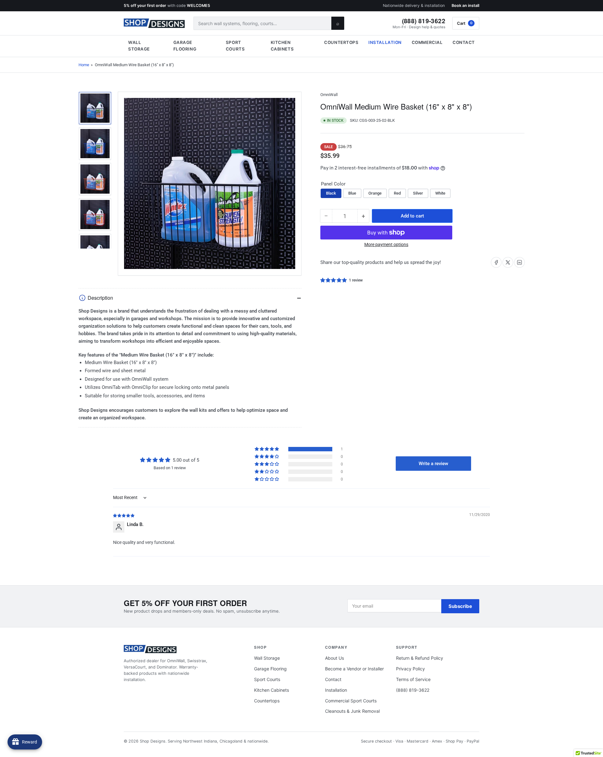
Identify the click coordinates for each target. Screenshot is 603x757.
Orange (375, 193)
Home (84, 64)
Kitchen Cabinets (282, 45)
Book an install (465, 5)
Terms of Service (413, 679)
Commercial (427, 42)
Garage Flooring (184, 45)
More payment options (386, 244)
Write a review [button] (433, 463)
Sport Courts (235, 45)
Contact (464, 42)
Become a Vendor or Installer (354, 668)
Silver (418, 193)
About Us (334, 658)
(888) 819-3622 (423, 21)
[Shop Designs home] (154, 23)
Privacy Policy (410, 668)
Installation (384, 42)
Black (331, 193)
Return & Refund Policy (419, 658)
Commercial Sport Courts (351, 700)
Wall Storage (139, 45)
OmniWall (329, 94)
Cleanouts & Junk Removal (352, 711)
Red (397, 193)
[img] (124, 515)
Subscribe (460, 606)
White (440, 193)
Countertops (341, 42)
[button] (333, 280)
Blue (352, 193)
